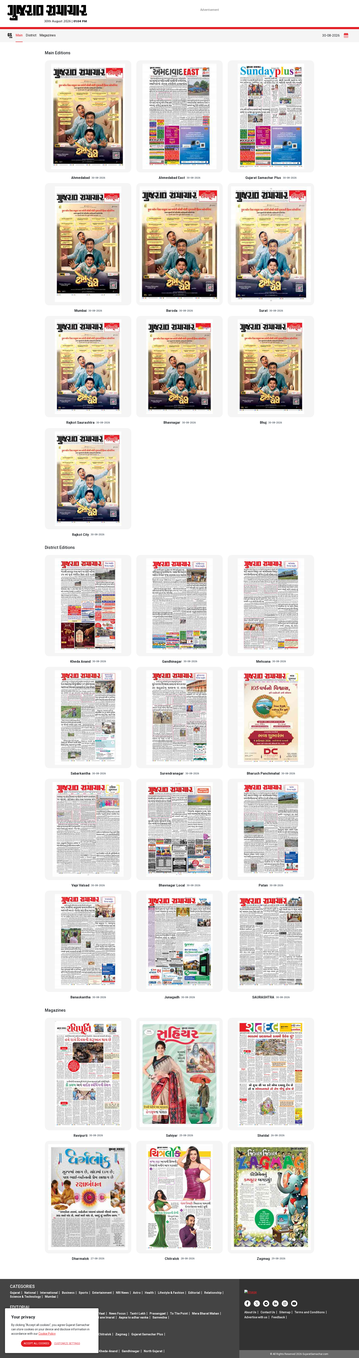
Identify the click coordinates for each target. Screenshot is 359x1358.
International (49, 1292)
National (30, 1292)
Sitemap (284, 1312)
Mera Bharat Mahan (205, 1313)
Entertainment (102, 1292)
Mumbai (50, 1296)
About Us (250, 1312)
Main (19, 35)
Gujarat (15, 1292)
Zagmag (121, 1334)
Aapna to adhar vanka (133, 1317)
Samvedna (159, 1317)
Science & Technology (25, 1296)
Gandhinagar (131, 1351)
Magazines (47, 35)
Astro (137, 1292)
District (31, 35)
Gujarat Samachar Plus (147, 1334)
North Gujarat (153, 1351)
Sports (83, 1292)
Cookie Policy (47, 1333)
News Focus (117, 1313)
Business (68, 1292)
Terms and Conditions (310, 1312)
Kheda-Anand (108, 1351)
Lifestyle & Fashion (171, 1292)
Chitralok (104, 1334)
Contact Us (268, 1312)
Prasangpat (158, 1313)
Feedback (278, 1317)
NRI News (122, 1292)
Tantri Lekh (137, 1313)
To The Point (179, 1313)
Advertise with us (255, 1317)
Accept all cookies (36, 1343)
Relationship (212, 1292)
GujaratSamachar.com (315, 1354)
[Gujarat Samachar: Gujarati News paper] (47, 12)
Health (149, 1292)
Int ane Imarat (105, 1317)
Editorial (194, 1292)
